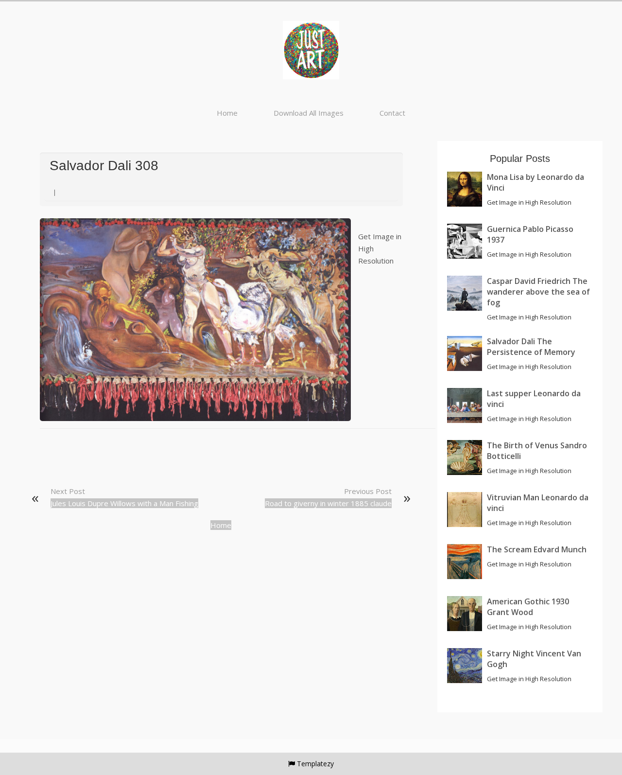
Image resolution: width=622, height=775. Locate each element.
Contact (392, 113)
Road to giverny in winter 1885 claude (328, 503)
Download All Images (309, 113)
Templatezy (315, 763)
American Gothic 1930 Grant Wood (528, 606)
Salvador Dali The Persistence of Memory (531, 346)
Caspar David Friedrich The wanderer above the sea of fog (538, 292)
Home (227, 113)
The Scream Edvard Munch (537, 549)
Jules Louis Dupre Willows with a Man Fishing (124, 503)
